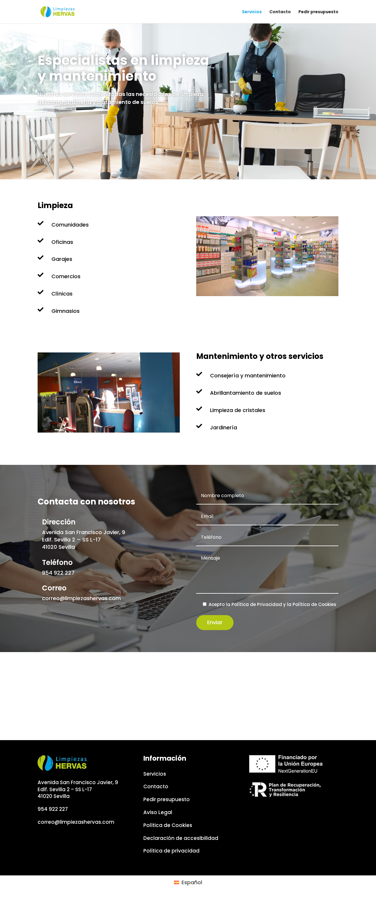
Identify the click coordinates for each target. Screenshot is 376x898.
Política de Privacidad (256, 604)
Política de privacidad (171, 850)
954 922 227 (58, 572)
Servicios (252, 12)
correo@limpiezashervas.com (81, 598)
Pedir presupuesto (318, 12)
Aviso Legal (157, 812)
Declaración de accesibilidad (180, 838)
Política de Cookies (314, 604)
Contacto (280, 12)
